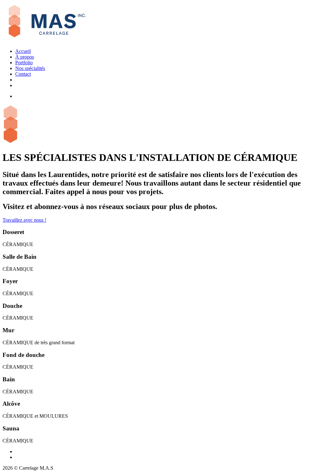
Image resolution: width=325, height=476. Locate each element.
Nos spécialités (30, 68)
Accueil (23, 51)
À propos (24, 57)
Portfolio (24, 62)
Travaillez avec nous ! (24, 220)
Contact (23, 74)
